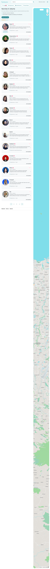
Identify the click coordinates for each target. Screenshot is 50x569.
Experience (11, 5)
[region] (41, 288)
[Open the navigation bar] (47, 2)
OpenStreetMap (45, 567)
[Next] (22, 204)
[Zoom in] (47, 10)
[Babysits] (5, 2)
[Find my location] (47, 15)
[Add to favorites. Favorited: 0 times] (30, 60)
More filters (26, 5)
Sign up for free (5, 17)
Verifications (18, 5)
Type (4, 5)
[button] (42, 316)
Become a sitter (42, 1)
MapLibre (40, 567)
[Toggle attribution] (48, 567)
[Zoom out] (47, 12)
